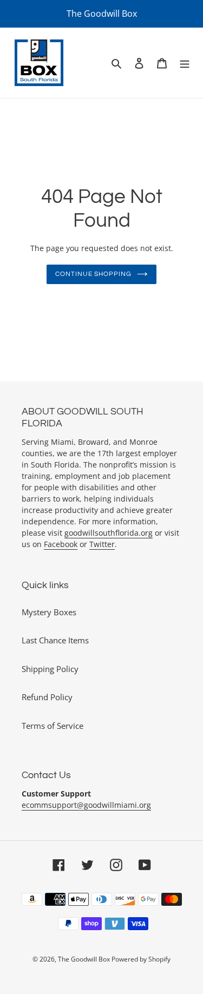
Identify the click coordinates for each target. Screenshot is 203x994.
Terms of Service (52, 725)
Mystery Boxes (49, 612)
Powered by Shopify (141, 959)
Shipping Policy (50, 668)
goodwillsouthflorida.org (108, 533)
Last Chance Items (55, 640)
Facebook (60, 544)
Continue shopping (93, 274)
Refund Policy (47, 697)
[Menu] (184, 63)
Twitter (102, 544)
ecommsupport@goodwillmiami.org (86, 805)
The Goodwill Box (85, 959)
